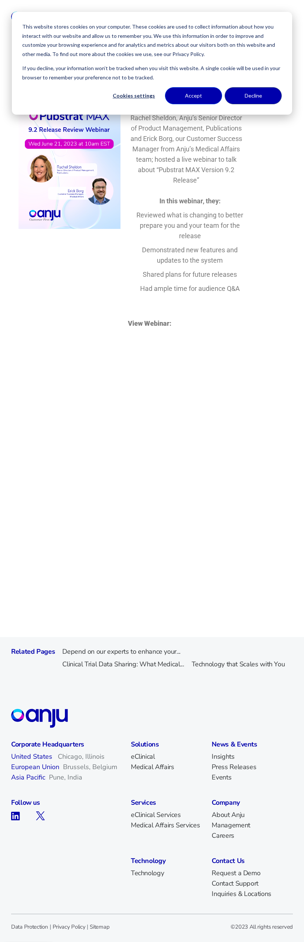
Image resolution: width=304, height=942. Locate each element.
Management (231, 825)
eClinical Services (156, 814)
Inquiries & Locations (241, 893)
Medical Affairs (152, 766)
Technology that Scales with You (238, 664)
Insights (223, 756)
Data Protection (29, 926)
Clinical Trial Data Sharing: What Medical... (123, 664)
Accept (193, 95)
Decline (253, 95)
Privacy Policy (69, 926)
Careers (223, 835)
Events (221, 777)
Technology (147, 873)
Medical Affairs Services (165, 825)
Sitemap (99, 926)
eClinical (143, 756)
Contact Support (235, 883)
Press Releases (234, 766)
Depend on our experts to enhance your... (121, 651)
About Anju (228, 814)
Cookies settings (134, 95)
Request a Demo (236, 873)
